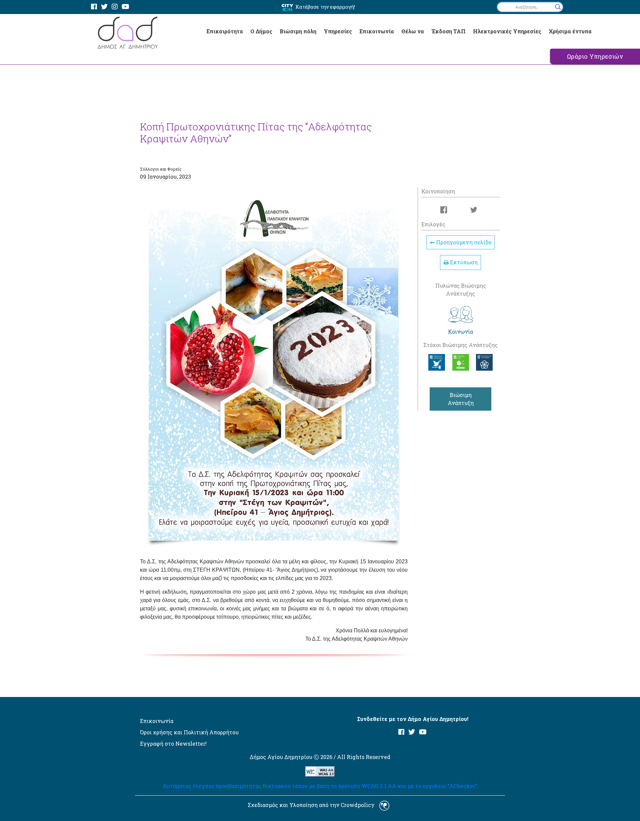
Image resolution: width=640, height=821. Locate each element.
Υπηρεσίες (338, 31)
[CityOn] (287, 7)
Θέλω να (412, 31)
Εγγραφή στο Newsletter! (173, 743)
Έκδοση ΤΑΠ (448, 31)
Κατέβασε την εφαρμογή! (325, 6)
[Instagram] (115, 6)
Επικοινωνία (376, 31)
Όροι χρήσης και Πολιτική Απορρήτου (189, 732)
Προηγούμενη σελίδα (463, 242)
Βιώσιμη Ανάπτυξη (461, 398)
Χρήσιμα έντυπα (570, 31)
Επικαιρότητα (224, 31)
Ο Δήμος (261, 31)
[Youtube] (125, 6)
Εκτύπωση (463, 262)
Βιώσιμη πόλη (298, 31)
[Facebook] (94, 6)
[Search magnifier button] (558, 7)
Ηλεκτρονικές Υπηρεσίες (507, 31)
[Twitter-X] (104, 6)
